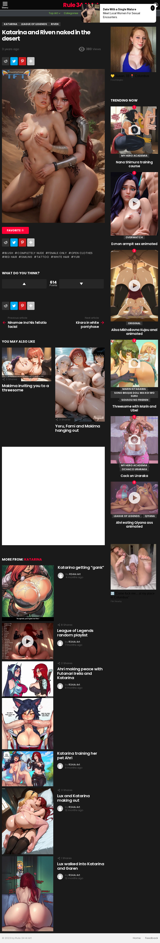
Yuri (77, 257)
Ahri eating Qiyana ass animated (134, 524)
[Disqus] (53, 495)
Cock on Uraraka (134, 475)
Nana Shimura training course (134, 164)
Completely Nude (30, 253)
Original (134, 323)
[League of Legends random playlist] (27, 641)
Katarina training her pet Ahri (77, 756)
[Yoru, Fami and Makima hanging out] (80, 385)
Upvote (24, 283)
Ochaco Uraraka (134, 469)
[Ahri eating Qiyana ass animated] (134, 498)
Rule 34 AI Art (81, 5)
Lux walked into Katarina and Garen (80, 866)
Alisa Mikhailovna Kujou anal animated (134, 331)
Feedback (151, 938)
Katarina (33, 559)
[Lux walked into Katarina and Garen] (27, 893)
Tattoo (43, 257)
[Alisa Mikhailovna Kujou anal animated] (134, 286)
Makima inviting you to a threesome (25, 388)
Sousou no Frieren (134, 400)
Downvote (81, 283)
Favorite (14, 230)
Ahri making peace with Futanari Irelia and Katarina (79, 673)
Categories (71, 13)
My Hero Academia (134, 155)
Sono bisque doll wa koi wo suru (134, 394)
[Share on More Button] (31, 61)
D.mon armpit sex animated (134, 244)
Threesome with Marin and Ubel (134, 408)
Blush (9, 253)
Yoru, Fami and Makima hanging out (77, 428)
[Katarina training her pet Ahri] (27, 768)
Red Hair (11, 257)
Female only (57, 253)
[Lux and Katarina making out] (27, 821)
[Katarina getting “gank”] (28, 593)
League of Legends (127, 516)
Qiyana (150, 516)
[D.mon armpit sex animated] (134, 204)
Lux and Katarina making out (73, 798)
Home (137, 938)
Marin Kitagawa (134, 389)
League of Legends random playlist (75, 633)
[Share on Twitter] (14, 61)
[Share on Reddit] (5, 61)
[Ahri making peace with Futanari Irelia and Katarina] (27, 705)
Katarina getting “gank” (81, 567)
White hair (61, 257)
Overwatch (134, 237)
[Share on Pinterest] (22, 61)
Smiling (26, 257)
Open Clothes (82, 253)
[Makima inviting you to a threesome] (26, 364)
